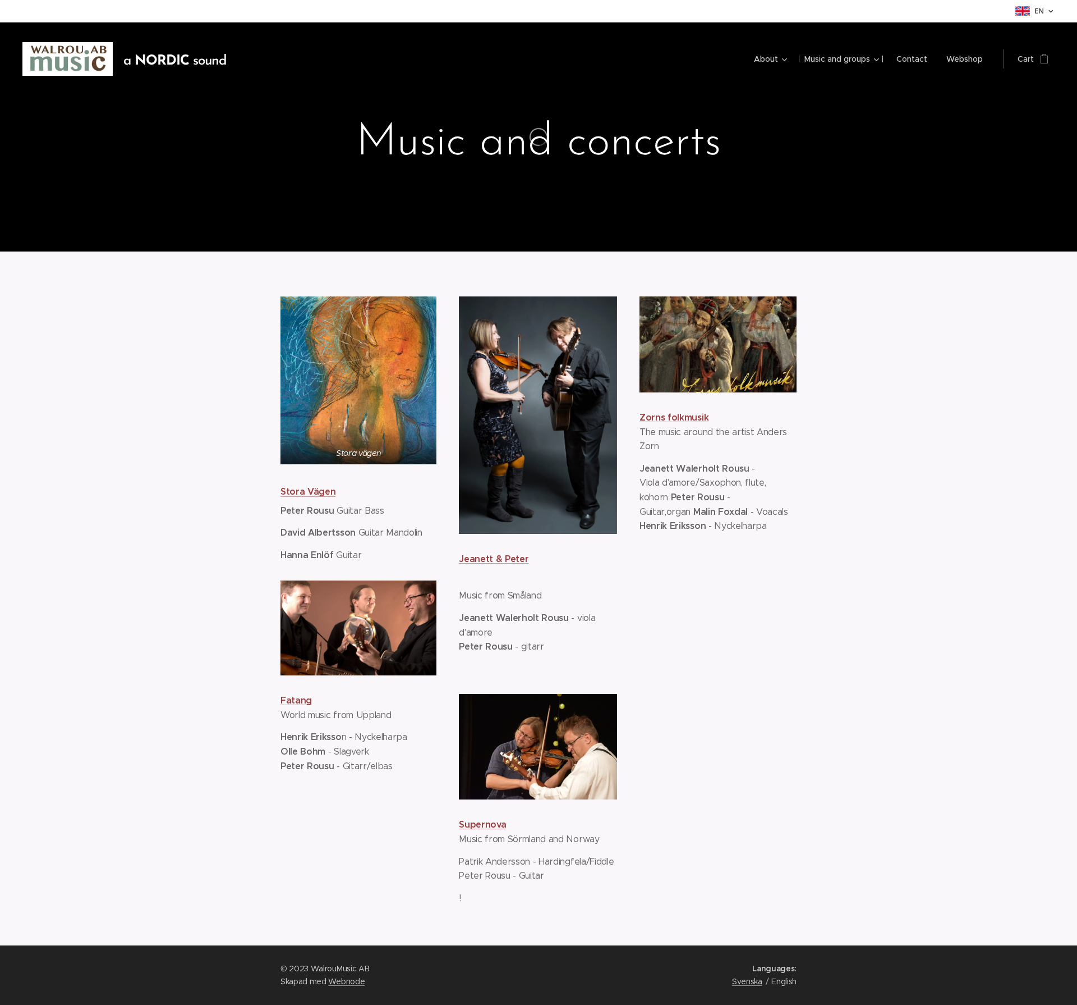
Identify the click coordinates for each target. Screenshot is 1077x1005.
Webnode (346, 981)
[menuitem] (769, 59)
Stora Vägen (307, 491)
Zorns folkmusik (673, 417)
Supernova (482, 824)
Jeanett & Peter (493, 559)
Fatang (296, 700)
